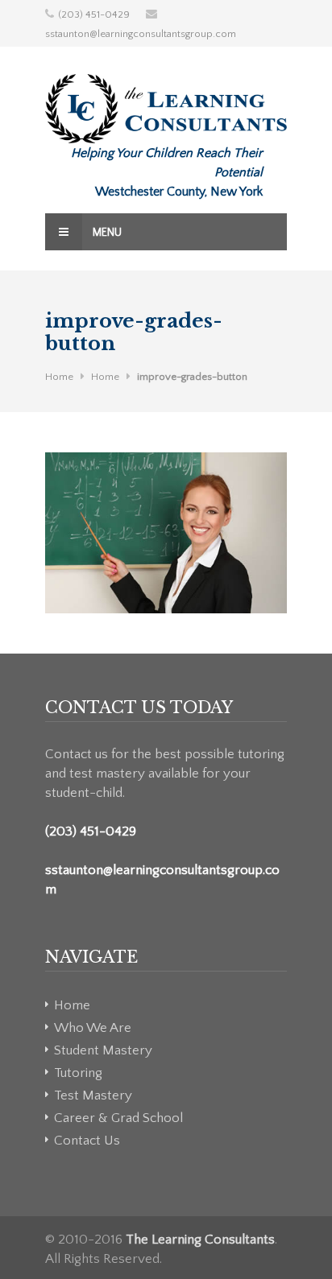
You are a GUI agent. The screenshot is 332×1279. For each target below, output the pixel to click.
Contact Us (87, 1140)
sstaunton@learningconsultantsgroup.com (140, 33)
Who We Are (92, 1028)
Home (59, 376)
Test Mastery (93, 1095)
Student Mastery (103, 1050)
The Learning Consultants (200, 1239)
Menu (106, 232)
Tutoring (78, 1073)
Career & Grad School (118, 1118)
